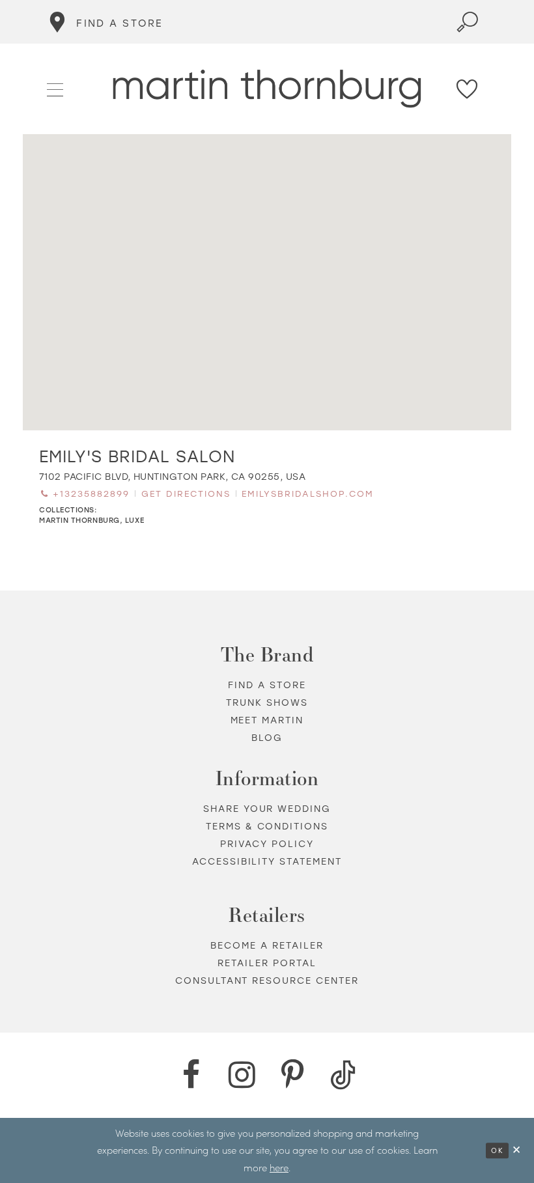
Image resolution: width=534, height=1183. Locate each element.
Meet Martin (267, 720)
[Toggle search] (467, 22)
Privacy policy (267, 843)
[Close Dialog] (517, 1150)
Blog (267, 737)
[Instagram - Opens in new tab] (241, 1075)
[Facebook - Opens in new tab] (190, 1075)
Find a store (267, 684)
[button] (56, 88)
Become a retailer (267, 945)
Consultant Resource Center (267, 980)
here (279, 1167)
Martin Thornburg (79, 520)
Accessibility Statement (267, 861)
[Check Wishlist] (467, 89)
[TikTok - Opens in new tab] (343, 1075)
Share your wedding (267, 808)
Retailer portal (267, 962)
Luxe (134, 520)
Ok (497, 1150)
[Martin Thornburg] (267, 89)
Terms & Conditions (267, 826)
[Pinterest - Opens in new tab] (292, 1075)
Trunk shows (267, 702)
